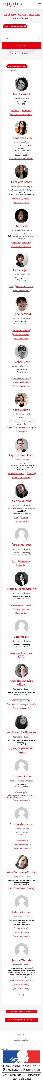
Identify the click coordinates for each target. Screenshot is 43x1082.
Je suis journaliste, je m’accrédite (21, 1011)
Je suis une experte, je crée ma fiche (22, 1020)
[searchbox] (22, 31)
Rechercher (21, 46)
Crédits (22, 1045)
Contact (21, 1035)
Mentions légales (21, 1040)
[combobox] (21, 29)
